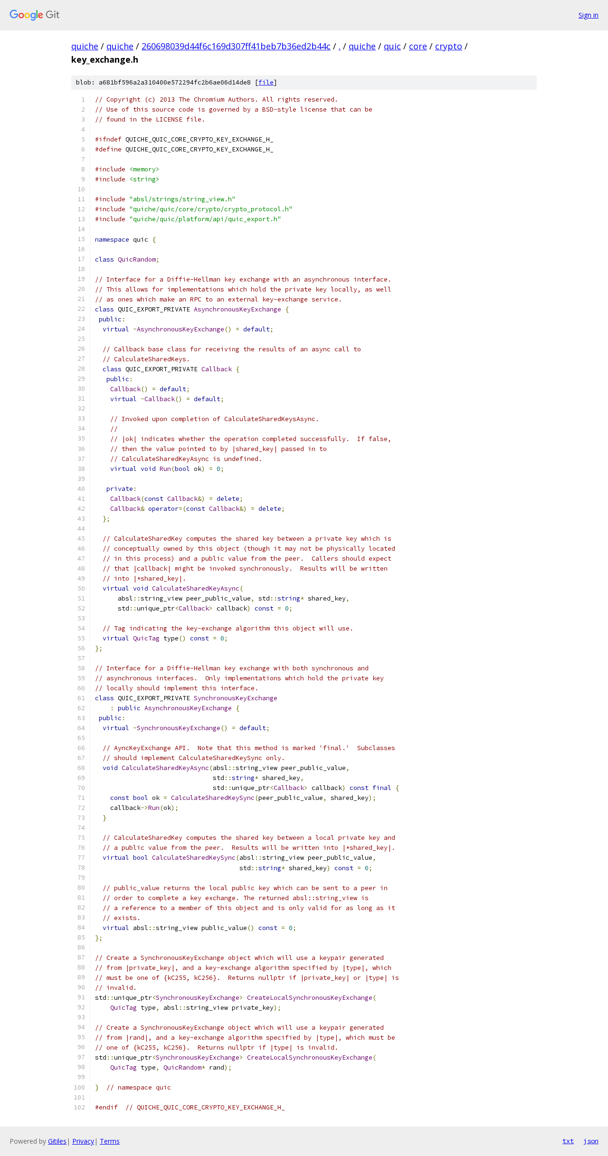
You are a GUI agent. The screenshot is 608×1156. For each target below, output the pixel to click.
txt (568, 1141)
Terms (110, 1141)
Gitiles (57, 1141)
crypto (448, 46)
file (266, 82)
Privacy (83, 1141)
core (418, 46)
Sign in (588, 14)
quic (392, 46)
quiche (84, 46)
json (590, 1141)
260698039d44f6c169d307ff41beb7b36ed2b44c (236, 46)
